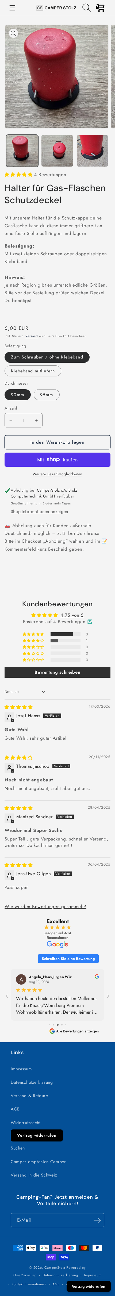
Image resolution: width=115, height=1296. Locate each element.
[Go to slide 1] (49, 1024)
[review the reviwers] (97, 977)
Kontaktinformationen (29, 1284)
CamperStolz (54, 1267)
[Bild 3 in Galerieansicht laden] (92, 151)
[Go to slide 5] (65, 1024)
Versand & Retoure (29, 1096)
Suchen (18, 1148)
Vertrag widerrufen (36, 1135)
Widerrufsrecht (26, 1123)
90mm (17, 395)
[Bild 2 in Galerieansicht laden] (57, 151)
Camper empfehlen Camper (38, 1162)
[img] (19, 707)
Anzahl (11, 408)
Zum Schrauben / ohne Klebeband (47, 357)
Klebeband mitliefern (33, 371)
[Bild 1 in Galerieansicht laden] (22, 151)
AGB (15, 1109)
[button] (12, 8)
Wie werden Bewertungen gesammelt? (45, 906)
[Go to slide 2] (53, 1024)
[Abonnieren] (97, 1220)
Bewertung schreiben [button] (57, 672)
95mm (46, 395)
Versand (31, 336)
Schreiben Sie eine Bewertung (68, 958)
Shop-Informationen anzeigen (39, 511)
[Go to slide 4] (62, 1024)
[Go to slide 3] (58, 1025)
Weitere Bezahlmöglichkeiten (57, 474)
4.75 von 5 (72, 615)
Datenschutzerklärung (32, 1082)
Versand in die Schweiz (34, 1175)
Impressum (21, 1069)
